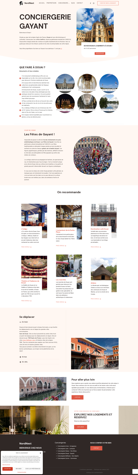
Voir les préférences (32, 469)
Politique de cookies (21, 472)
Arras (24, 340)
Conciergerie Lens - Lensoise (66, 449)
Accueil (42, 3)
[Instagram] (93, 3)
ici (61, 49)
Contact (80, 3)
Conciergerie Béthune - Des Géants (68, 456)
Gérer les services (6, 464)
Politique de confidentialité (94, 473)
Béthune (28, 340)
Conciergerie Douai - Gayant (66, 453)
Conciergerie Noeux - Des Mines (67, 451)
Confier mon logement (108, 3)
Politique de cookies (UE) (101, 470)
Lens (33, 340)
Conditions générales (86, 470)
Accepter (7, 469)
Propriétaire (51, 3)
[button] (40, 453)
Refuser (18, 469)
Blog (73, 3)
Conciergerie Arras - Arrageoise (67, 446)
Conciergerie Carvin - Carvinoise (67, 458)
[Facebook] (90, 3)
